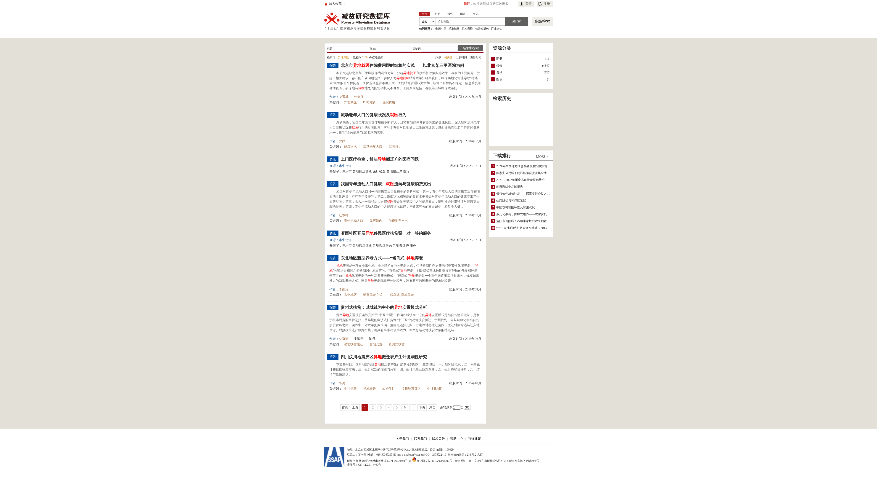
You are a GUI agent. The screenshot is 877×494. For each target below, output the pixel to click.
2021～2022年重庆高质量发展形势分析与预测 (526, 180)
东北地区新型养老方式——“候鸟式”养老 (382, 258)
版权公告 (438, 438)
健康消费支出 (398, 221)
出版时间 (461, 57)
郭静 (342, 141)
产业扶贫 (496, 28)
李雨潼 (344, 289)
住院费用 (388, 102)
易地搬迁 (467, 28)
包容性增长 (482, 28)
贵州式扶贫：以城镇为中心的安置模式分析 (384, 307)
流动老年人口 (372, 146)
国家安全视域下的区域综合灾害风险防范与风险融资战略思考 (536, 173)
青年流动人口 (353, 221)
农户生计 (388, 388)
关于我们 (402, 438)
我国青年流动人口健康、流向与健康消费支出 (386, 184)
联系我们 (420, 438)
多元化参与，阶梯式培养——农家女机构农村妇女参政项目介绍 (537, 214)
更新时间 (475, 57)
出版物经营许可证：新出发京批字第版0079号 (511, 460)
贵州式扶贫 (397, 344)
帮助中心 (456, 438)
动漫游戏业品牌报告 (509, 186)
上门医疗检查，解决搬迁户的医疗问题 (380, 159)
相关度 (448, 57)
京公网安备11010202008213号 (434, 460)
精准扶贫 (454, 28)
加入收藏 (335, 3)
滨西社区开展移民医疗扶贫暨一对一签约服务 (386, 233)
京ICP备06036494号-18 (397, 460)
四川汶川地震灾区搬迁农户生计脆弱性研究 (384, 356)
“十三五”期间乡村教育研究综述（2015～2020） (527, 228)
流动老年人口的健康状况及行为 (374, 115)
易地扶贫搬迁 (353, 344)
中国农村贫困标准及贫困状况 (515, 207)
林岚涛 (344, 339)
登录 (528, 3)
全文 (424, 21)
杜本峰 (344, 215)
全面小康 (440, 28)
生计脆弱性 (435, 388)
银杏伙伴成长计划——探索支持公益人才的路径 (527, 193)
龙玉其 (344, 97)
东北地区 (350, 295)
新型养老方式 (372, 295)
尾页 (432, 407)
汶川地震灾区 (411, 388)
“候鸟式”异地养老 (401, 295)
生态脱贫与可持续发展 (511, 200)
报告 (499, 65)
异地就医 (350, 102)
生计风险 (350, 388)
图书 (499, 58)
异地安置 (376, 344)
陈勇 (342, 383)
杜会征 (359, 97)
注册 (547, 3)
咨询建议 (474, 438)
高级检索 (542, 21)
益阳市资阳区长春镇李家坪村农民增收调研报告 (527, 221)
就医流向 (376, 221)
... (413, 407)
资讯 (499, 72)
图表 (499, 79)
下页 (422, 407)
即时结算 (369, 102)
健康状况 (350, 146)
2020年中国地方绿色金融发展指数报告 (521, 166)
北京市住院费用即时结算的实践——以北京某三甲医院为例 (402, 65)
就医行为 (395, 146)
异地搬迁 (369, 388)
